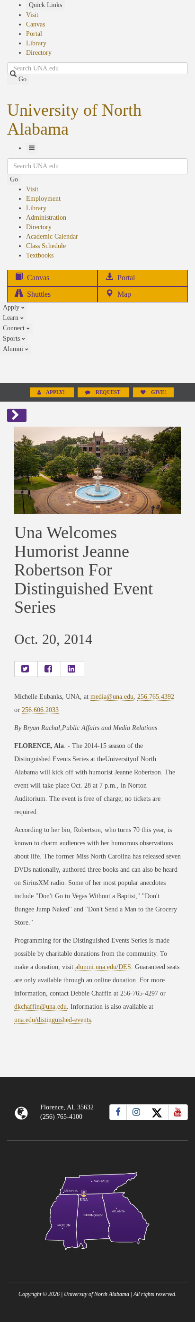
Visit (32, 14)
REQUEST (108, 392)
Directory (39, 52)
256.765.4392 (155, 696)
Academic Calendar (52, 236)
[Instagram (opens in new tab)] (136, 1112)
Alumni (14, 348)
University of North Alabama (74, 119)
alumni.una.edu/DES (103, 966)
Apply (12, 307)
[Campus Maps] (97, 1209)
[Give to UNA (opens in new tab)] (97, 368)
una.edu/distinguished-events (52, 1019)
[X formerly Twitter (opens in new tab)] (157, 1112)
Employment (43, 198)
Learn (11, 317)
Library (36, 43)
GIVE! (158, 392)
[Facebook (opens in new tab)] (118, 1112)
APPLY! (55, 392)
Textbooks (39, 255)
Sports (12, 338)
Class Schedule (46, 245)
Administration (46, 217)
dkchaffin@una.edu (40, 1006)
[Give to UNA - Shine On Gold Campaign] (97, 1257)
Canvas (35, 24)
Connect (15, 328)
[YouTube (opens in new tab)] (178, 1112)
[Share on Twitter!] (26, 669)
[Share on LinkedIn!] (72, 669)
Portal (34, 33)
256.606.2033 (40, 709)
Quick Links (45, 5)
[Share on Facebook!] (49, 669)
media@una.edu (111, 696)
